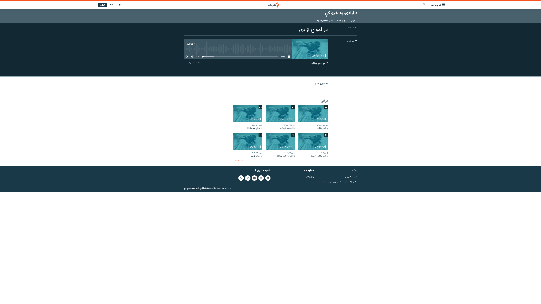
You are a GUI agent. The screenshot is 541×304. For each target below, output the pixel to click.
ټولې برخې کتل (238, 160)
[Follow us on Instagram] (247, 178)
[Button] (352, 42)
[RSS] (241, 178)
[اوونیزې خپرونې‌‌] (111, 5)
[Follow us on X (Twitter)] (261, 178)
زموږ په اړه (310, 176)
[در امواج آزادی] (313, 113)
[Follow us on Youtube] (254, 178)
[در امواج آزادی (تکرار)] (247, 113)
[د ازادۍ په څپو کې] (280, 113)
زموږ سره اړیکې (351, 176)
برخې (353, 20)
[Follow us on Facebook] (267, 178)
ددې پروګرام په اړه (324, 20)
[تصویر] (120, 5)
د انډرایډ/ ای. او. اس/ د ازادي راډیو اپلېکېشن (339, 182)
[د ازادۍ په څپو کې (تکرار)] (280, 141)
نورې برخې (341, 20)
